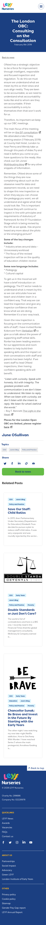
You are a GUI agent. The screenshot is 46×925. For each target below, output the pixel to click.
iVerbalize (27, 330)
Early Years (20, 595)
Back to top (37, 768)
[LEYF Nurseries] (10, 6)
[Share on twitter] (10, 842)
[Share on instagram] (17, 842)
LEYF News (7, 818)
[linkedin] (19, 463)
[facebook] (12, 463)
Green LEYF (8, 874)
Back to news (23, 471)
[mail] (33, 463)
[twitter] (5, 463)
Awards (6, 823)
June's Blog (14, 450)
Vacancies (7, 827)
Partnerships (8, 861)
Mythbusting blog (14, 164)
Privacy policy (9, 894)
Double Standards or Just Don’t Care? (22, 611)
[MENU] (41, 6)
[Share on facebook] (3, 842)
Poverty (31, 605)
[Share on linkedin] (24, 842)
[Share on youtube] (31, 842)
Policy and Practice (29, 450)
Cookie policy (9, 898)
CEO (4, 450)
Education (13, 701)
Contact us (7, 836)
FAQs (4, 831)
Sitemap (6, 903)
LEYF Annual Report (12, 912)
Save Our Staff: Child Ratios (19, 511)
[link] (26, 463)
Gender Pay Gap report (14, 907)
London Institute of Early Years (17, 879)
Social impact (9, 865)
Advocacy (7, 870)
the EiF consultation (26, 132)
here (6, 427)
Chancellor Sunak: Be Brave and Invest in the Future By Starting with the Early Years (23, 718)
